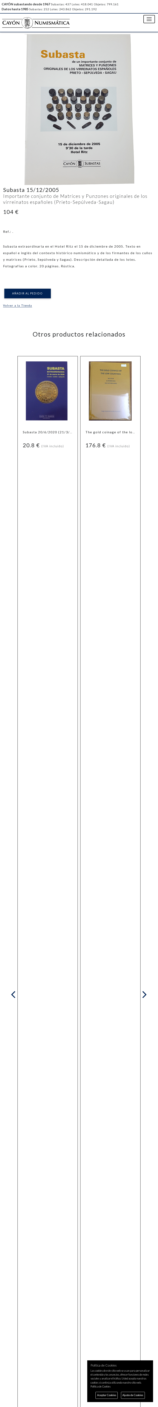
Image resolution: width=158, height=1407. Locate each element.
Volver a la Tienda (17, 305)
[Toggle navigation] (149, 19)
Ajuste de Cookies (132, 1395)
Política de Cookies (101, 1386)
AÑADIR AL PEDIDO (27, 293)
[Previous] (14, 995)
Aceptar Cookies (106, 1395)
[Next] (143, 995)
